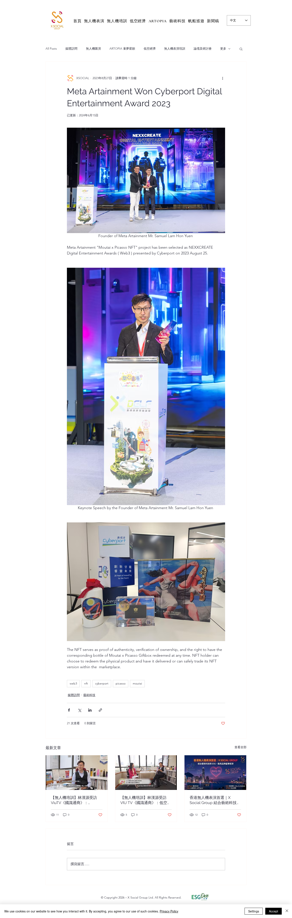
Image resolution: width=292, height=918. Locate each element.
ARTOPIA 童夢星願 (122, 48)
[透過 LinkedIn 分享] (90, 710)
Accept (273, 911)
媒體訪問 (71, 48)
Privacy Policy (169, 911)
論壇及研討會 (203, 48)
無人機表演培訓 (174, 48)
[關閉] (286, 911)
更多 (223, 48)
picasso (120, 683)
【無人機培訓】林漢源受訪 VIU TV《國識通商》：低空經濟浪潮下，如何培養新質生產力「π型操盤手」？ (145, 800)
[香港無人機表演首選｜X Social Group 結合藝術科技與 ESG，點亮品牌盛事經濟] (215, 772)
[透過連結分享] (100, 710)
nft (86, 683)
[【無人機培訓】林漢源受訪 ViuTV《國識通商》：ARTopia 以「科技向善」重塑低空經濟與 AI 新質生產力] (77, 772)
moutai (137, 683)
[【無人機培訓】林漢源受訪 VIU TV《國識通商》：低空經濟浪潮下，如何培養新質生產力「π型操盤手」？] (146, 772)
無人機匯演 (93, 48)
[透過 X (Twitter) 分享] (79, 710)
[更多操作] (222, 78)
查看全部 (240, 747)
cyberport (101, 683)
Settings (253, 911)
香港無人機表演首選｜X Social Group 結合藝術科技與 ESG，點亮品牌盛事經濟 (215, 800)
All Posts (51, 48)
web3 (73, 683)
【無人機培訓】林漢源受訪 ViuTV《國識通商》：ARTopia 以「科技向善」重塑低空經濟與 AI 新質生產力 (76, 800)
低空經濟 (150, 48)
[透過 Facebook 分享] (69, 710)
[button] (241, 48)
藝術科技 (89, 695)
